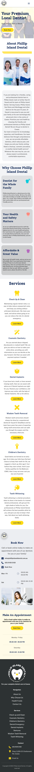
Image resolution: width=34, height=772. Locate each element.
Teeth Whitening (17, 737)
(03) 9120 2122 (17, 747)
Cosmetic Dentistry (17, 718)
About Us (17, 694)
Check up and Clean (17, 715)
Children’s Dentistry (17, 721)
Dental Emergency (17, 724)
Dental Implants (17, 727)
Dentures (17, 730)
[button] (29, 3)
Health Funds (17, 701)
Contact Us (17, 704)
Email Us (15, 758)
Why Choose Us (17, 698)
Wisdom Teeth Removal (17, 734)
